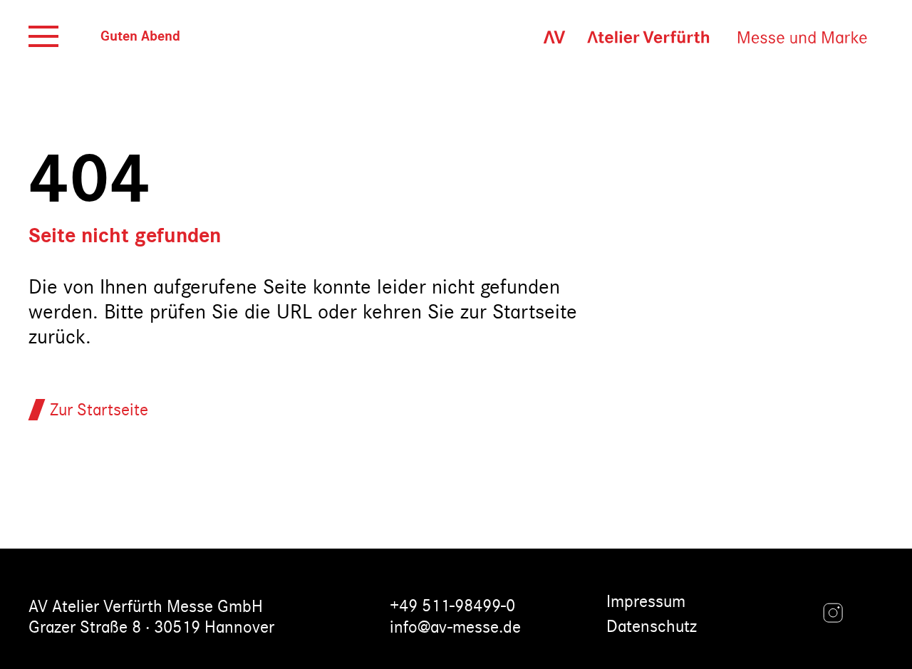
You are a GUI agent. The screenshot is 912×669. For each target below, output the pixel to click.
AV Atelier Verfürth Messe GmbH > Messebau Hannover (698, 36)
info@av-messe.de (455, 627)
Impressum (645, 601)
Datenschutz (651, 626)
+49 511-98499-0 (452, 606)
